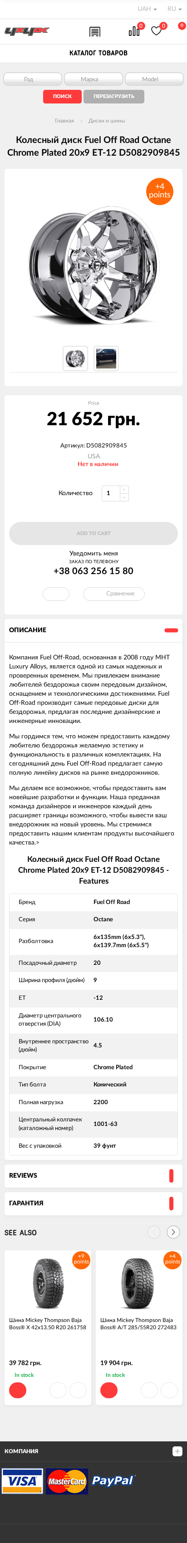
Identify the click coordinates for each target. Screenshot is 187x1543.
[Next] (173, 1232)
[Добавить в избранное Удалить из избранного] (56, 594)
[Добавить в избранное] (58, 1390)
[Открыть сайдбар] (10, 9)
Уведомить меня (93, 553)
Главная (64, 120)
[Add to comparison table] (78, 1390)
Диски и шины (107, 120)
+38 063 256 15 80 (93, 571)
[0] (134, 32)
